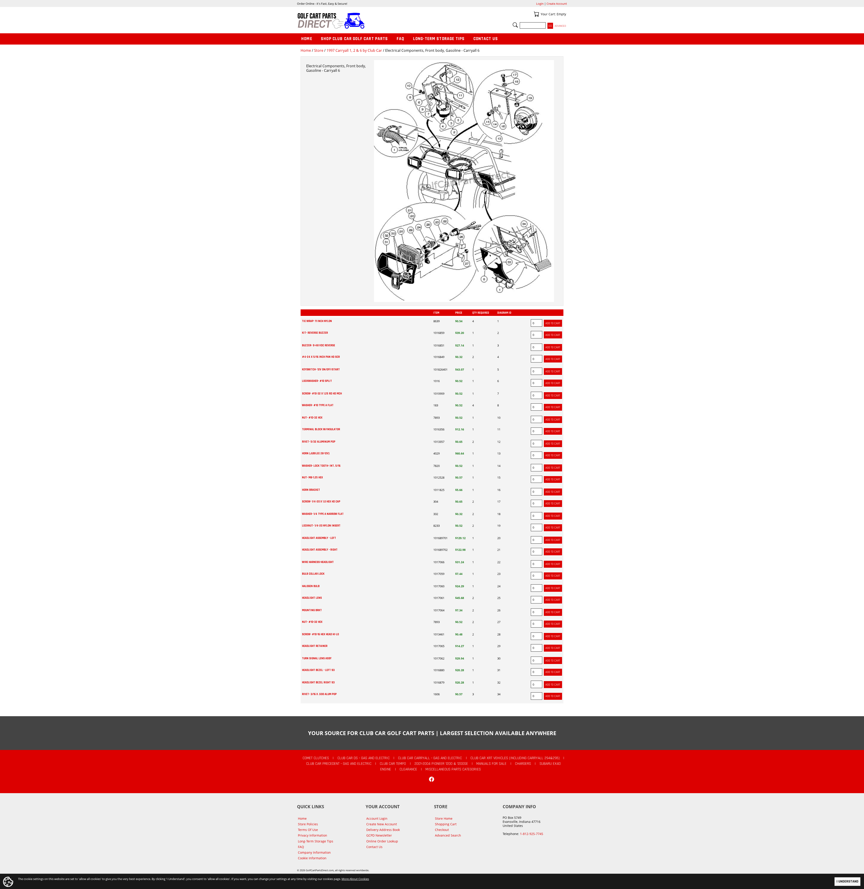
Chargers (523, 763)
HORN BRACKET (311, 490)
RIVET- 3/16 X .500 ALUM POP (319, 694)
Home (306, 50)
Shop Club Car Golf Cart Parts (354, 39)
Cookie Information (312, 858)
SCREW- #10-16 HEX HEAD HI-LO (320, 634)
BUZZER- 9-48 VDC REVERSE (318, 345)
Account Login (376, 818)
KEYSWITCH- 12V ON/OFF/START (321, 369)
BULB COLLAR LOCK (313, 574)
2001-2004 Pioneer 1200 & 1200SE (441, 763)
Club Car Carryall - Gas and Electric (430, 758)
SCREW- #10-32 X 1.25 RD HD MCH (322, 393)
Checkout (442, 830)
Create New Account (381, 824)
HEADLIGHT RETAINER (314, 646)
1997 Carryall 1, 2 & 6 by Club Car (354, 50)
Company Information (314, 852)
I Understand (847, 881)
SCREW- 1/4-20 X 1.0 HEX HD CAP (321, 501)
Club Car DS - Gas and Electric (364, 758)
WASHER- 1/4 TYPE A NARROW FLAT (323, 514)
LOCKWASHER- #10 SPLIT (317, 381)
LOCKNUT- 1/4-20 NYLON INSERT (321, 525)
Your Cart (536, 14)
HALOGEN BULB (311, 586)
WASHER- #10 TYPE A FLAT (317, 405)
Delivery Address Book (383, 830)
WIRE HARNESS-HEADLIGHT (318, 562)
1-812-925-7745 (531, 834)
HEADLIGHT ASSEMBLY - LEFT (319, 538)
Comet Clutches (316, 758)
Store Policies (308, 824)
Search (515, 25)
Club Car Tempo (393, 763)
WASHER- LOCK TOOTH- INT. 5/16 (321, 466)
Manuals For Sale (491, 763)
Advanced (560, 26)
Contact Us (485, 39)
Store (318, 50)
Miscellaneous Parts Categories (453, 769)
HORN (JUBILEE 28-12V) (315, 453)
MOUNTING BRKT (312, 610)
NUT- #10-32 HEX (312, 417)
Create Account (557, 4)
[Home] (364, 21)
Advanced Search (448, 835)
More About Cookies (355, 879)
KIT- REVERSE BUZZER (315, 333)
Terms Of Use (308, 830)
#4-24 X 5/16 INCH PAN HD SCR (321, 357)
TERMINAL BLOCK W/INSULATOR (321, 429)
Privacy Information (312, 835)
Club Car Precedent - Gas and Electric (338, 763)
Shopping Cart (446, 824)
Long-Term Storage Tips (439, 39)
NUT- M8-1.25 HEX (312, 477)
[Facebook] (431, 779)
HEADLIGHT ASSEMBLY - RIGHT (320, 549)
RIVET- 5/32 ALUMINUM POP (318, 441)
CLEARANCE (408, 769)
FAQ (400, 39)
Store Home (443, 818)
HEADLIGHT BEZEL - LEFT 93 (318, 670)
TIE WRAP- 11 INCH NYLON (317, 321)
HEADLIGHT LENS (312, 598)
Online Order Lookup (382, 841)
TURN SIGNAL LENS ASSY (316, 658)
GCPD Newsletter (379, 835)
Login (540, 4)
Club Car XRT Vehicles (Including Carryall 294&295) (515, 758)
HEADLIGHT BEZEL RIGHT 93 (318, 682)
